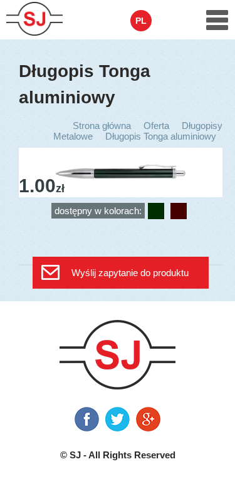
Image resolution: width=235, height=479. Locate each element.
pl (141, 21)
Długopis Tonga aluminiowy (160, 136)
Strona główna (102, 125)
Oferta (156, 125)
